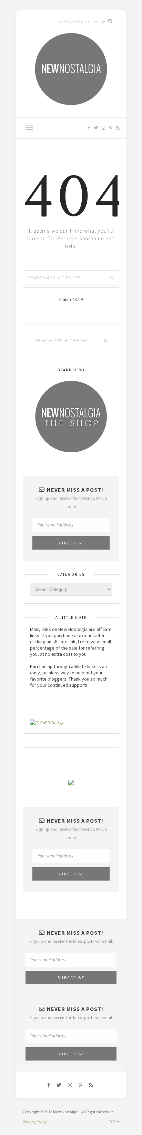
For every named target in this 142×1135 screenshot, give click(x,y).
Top (113, 1121)
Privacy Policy (35, 1121)
